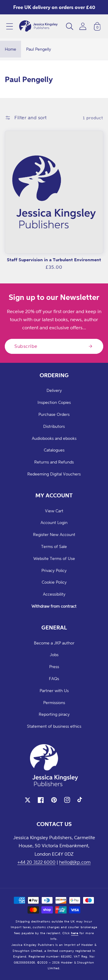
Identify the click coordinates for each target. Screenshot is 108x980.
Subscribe (26, 346)
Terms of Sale (54, 546)
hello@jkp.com (75, 862)
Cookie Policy (54, 582)
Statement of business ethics (54, 726)
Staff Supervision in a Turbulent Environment (54, 259)
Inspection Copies (54, 402)
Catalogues (54, 449)
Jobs (54, 654)
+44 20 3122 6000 (36, 862)
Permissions (54, 702)
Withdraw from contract (54, 605)
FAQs (54, 678)
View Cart (54, 510)
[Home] (38, 26)
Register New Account (54, 534)
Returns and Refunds (54, 461)
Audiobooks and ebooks (54, 438)
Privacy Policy (54, 570)
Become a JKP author (54, 642)
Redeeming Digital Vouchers (54, 473)
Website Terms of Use (54, 558)
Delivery (54, 390)
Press (54, 666)
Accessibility (54, 594)
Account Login (54, 522)
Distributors (54, 426)
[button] (9, 26)
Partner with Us (54, 690)
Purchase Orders (54, 414)
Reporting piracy (54, 714)
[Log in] (82, 26)
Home (10, 49)
